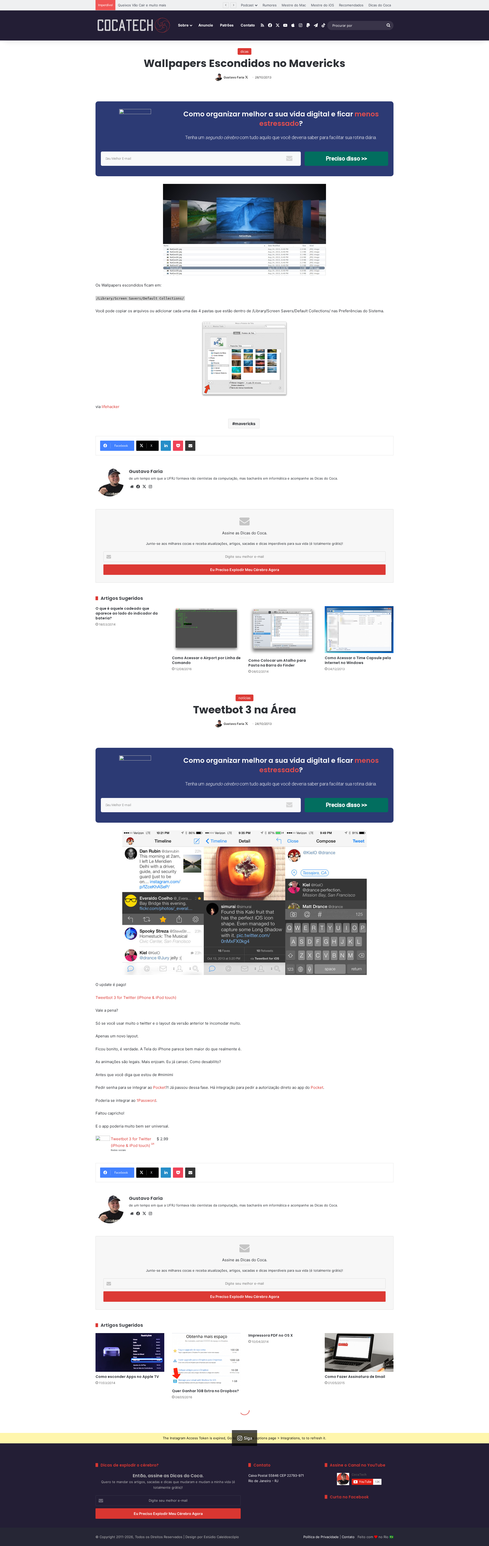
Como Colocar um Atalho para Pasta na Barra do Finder (277, 663)
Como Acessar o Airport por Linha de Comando (206, 660)
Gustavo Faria (234, 77)
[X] (144, 487)
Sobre (183, 25)
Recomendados (351, 5)
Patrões (227, 25)
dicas (244, 51)
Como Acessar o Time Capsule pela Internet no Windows (358, 660)
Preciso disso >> (346, 158)
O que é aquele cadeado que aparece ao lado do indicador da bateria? (127, 613)
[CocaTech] (134, 25)
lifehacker (110, 406)
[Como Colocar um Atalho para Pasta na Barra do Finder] (282, 630)
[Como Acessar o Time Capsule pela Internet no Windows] (359, 629)
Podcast (247, 5)
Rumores (270, 5)
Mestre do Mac (294, 5)
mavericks (245, 423)
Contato (248, 25)
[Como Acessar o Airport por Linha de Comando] (206, 629)
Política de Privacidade (321, 1537)
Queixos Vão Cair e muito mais (142, 5)
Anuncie (205, 25)
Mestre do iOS (322, 5)
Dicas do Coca (380, 5)
